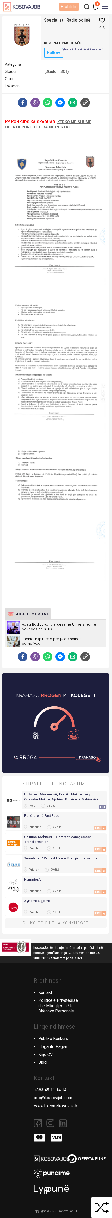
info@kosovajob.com (53, 1097)
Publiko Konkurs (53, 1038)
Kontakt (45, 992)
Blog (42, 1062)
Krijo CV (45, 1054)
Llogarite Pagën (52, 1046)
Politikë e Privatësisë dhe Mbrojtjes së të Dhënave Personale (58, 1006)
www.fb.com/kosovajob (55, 1105)
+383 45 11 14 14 (50, 1090)
